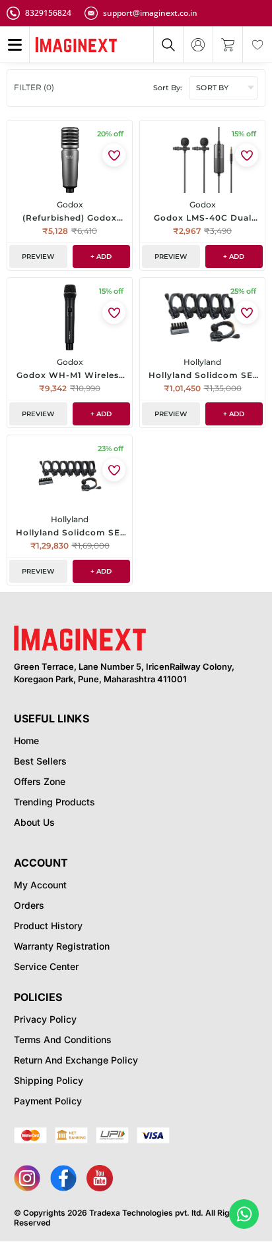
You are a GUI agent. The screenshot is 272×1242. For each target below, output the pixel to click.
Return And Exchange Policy (76, 1060)
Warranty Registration (62, 946)
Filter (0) (34, 87)
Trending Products (54, 801)
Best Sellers (40, 761)
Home (26, 740)
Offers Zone (39, 781)
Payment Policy (48, 1100)
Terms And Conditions (63, 1039)
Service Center (46, 966)
